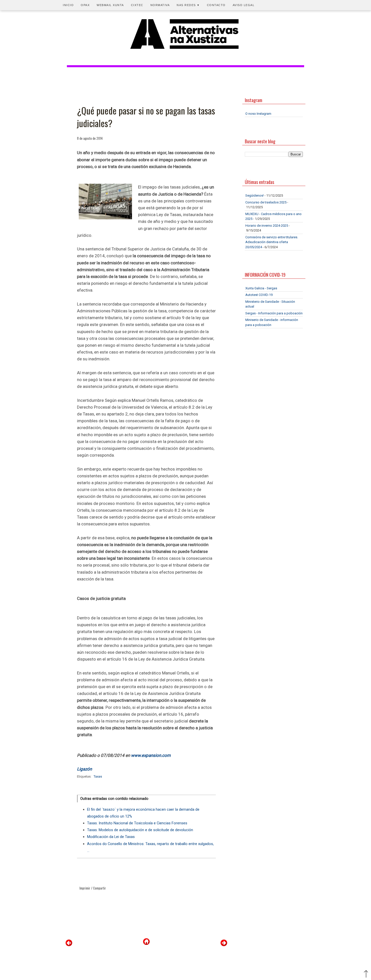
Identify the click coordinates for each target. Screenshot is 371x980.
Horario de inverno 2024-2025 (266, 225)
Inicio (68, 5)
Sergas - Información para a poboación (274, 313)
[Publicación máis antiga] (224, 945)
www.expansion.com (151, 755)
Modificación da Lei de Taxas (111, 836)
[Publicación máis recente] (69, 945)
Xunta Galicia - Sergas (261, 288)
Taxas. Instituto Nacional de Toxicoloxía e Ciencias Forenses (137, 823)
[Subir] (366, 974)
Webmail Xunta (110, 5)
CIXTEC (137, 5)
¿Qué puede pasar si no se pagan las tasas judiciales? (146, 117)
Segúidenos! (254, 195)
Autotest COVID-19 (259, 295)
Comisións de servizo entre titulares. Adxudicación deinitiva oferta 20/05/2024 (271, 242)
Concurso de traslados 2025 (265, 202)
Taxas (98, 776)
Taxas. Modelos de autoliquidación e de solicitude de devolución (140, 830)
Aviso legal (244, 5)
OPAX (85, 5)
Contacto (216, 5)
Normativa (160, 5)
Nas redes (188, 5)
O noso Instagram (258, 113)
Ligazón (84, 769)
